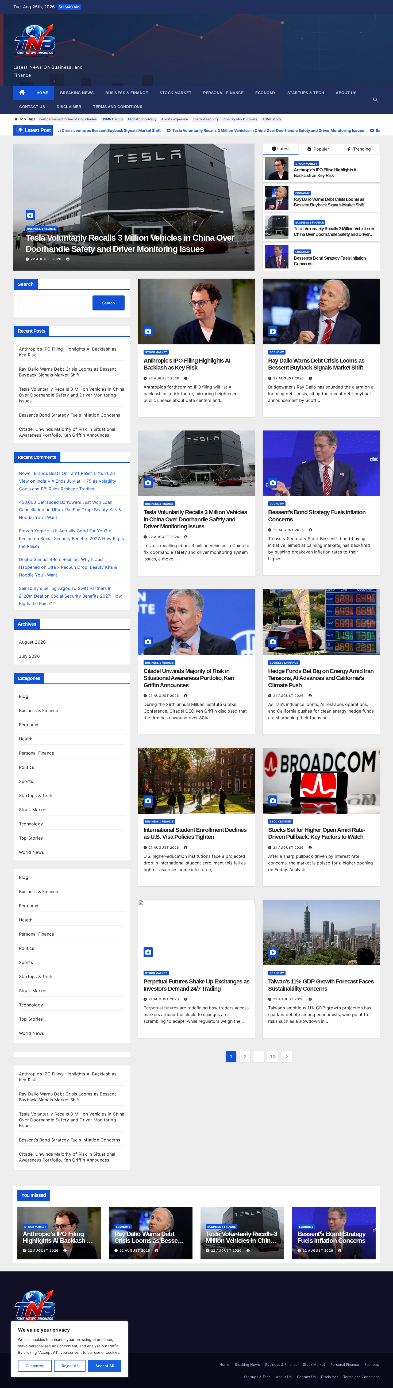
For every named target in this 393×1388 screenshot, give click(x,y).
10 (272, 1056)
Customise (35, 1365)
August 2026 (32, 642)
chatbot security (206, 119)
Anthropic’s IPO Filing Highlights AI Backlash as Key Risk (187, 364)
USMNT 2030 (112, 119)
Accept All (104, 1365)
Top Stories (31, 838)
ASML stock (271, 119)
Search (26, 284)
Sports (26, 781)
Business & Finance (126, 93)
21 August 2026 (164, 696)
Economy (265, 93)
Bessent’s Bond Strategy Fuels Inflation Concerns (118, 249)
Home (42, 93)
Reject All (70, 1365)
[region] (69, 1349)
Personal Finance (223, 93)
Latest (283, 148)
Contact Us (32, 107)
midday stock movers (240, 119)
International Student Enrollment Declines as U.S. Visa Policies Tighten (195, 833)
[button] (375, 99)
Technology (31, 823)
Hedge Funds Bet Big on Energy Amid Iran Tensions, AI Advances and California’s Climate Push (320, 678)
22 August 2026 (47, 259)
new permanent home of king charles (68, 119)
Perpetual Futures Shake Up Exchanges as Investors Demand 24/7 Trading (196, 985)
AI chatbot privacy (142, 119)
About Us (346, 93)
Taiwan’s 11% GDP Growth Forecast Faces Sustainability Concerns (320, 985)
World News (31, 852)
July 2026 (29, 656)
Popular (320, 149)
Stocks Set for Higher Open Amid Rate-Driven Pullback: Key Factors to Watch (316, 833)
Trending (361, 149)
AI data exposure (174, 119)
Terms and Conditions (117, 107)
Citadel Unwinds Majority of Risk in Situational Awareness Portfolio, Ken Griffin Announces (189, 678)
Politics (26, 767)
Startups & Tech (305, 93)
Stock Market (175, 93)
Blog (23, 696)
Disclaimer (69, 107)
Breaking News (77, 93)
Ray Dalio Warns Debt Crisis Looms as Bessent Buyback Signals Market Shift (316, 364)
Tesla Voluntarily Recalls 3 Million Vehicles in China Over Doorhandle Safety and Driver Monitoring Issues (334, 234)
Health (25, 738)
